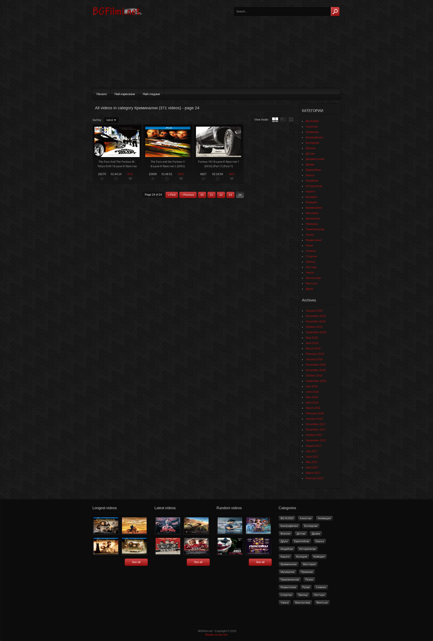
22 (221, 194)
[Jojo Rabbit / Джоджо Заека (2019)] (168, 546)
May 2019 (312, 337)
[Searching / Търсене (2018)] (230, 525)
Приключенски (315, 229)
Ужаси (310, 272)
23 (230, 194)
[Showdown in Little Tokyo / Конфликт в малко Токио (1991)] (168, 525)
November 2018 (316, 370)
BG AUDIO (312, 121)
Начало (102, 94)
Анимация (312, 132)
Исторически (314, 186)
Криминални (314, 207)
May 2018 (312, 397)
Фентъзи (311, 283)
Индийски (312, 180)
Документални (315, 159)
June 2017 (312, 456)
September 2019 (316, 332)
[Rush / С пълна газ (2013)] (196, 546)
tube (275, 119)
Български (312, 142)
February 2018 (315, 413)
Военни (311, 148)
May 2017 (312, 462)
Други (309, 288)
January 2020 (314, 310)
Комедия (311, 202)
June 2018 (312, 391)
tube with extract (283, 119)
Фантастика (313, 278)
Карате (310, 191)
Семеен (311, 251)
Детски (310, 153)
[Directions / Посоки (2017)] (258, 546)
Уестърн (311, 267)
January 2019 (314, 359)
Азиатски (312, 126)
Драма (310, 164)
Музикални (313, 218)
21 (211, 194)
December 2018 (316, 364)
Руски (309, 245)
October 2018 (314, 375)
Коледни (311, 196)
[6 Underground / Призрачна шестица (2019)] (196, 525)
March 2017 (313, 472)
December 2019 (316, 316)
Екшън (310, 175)
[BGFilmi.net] (117, 16)
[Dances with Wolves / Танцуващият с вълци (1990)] (134, 525)
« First (171, 194)
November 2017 (316, 429)
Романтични (313, 240)
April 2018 (312, 402)
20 (202, 194)
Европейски (313, 169)
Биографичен (314, 137)
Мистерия (312, 213)
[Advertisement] (216, 52)
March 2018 (313, 408)
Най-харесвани (125, 94)
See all (136, 562)
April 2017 (312, 467)
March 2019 (313, 348)
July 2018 (312, 386)
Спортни (311, 256)
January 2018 (314, 418)
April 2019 (312, 343)
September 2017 (316, 440)
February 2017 (315, 478)
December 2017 (316, 424)
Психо (310, 234)
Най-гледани (151, 94)
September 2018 (316, 381)
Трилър (310, 261)
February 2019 (315, 354)
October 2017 (314, 435)
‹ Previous (188, 194)
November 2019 (316, 321)
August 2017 (313, 445)
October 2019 (314, 326)
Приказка (312, 224)
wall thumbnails (291, 119)
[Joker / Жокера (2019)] (230, 546)
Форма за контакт (216, 634)
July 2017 (312, 451)
